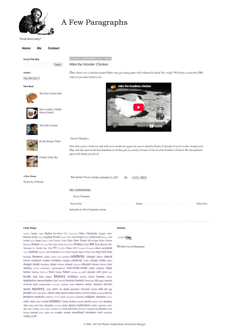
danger (27, 264)
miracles (80, 284)
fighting (35, 271)
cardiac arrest (50, 256)
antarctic (42, 251)
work (99, 312)
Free (69, 237)
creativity (76, 260)
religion (90, 296)
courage (66, 260)
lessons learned (75, 280)
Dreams (27, 236)
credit (86, 260)
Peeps (66, 244)
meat (35, 284)
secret (87, 301)
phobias (45, 292)
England (48, 236)
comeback (36, 260)
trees (41, 312)
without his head (151, 72)
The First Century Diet (50, 93)
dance (109, 260)
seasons (80, 301)
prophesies (40, 296)
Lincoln (57, 240)
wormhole (107, 312)
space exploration (79, 305)
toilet (110, 308)
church (108, 256)
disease (95, 264)
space (65, 305)
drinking (27, 267)
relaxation (80, 296)
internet (40, 280)
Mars (70, 240)
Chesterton (73, 233)
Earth (34, 236)
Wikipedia (90, 248)
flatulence (44, 272)
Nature (35, 244)
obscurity (85, 289)
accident (107, 248)
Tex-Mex (61, 248)
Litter (64, 240)
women (67, 312)
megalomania (45, 284)
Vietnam (81, 248)
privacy (108, 292)
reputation (101, 296)
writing (26, 316)
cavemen (65, 256)
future (66, 272)
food (51, 272)
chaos (99, 256)
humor (101, 276)
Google (79, 236)
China (82, 233)
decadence (45, 264)
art (48, 251)
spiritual (102, 305)
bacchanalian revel (107, 150)
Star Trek (47, 248)
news (55, 289)
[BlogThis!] (136, 177)
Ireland (26, 240)
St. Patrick (37, 248)
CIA (65, 233)
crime (102, 260)
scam (38, 301)
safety (26, 301)
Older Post (202, 203)
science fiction (69, 301)
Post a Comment (81, 196)
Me (39, 48)
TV (55, 248)
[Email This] (133, 177)
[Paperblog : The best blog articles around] (124, 239)
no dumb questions (69, 289)
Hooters (105, 237)
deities (53, 264)
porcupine (100, 292)
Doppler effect (105, 233)
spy (25, 308)
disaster (86, 264)
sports (109, 305)
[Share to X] (139, 177)
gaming (74, 272)
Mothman (27, 244)
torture (26, 312)
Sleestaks (27, 248)
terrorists (82, 308)
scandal (44, 301)
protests (49, 296)
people (27, 292)
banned (75, 251)
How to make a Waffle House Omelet (50, 111)
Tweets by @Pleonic (33, 181)
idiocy (109, 276)
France (63, 237)
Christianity (91, 233)
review (109, 296)
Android (26, 233)
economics (45, 268)
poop (93, 292)
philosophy (37, 292)
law (56, 280)
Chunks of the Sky (48, 157)
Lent (51, 240)
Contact (54, 48)
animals (33, 251)
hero (41, 276)
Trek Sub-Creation (48, 125)
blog (98, 251)
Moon (102, 240)
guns (110, 272)
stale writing (33, 308)
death (36, 264)
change (90, 256)
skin (25, 305)
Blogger (141, 324)
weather (58, 312)
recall (62, 296)
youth (33, 316)
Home (26, 48)
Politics (78, 244)
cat (59, 256)
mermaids (56, 284)
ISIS (110, 237)
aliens (25, 251)
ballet (68, 251)
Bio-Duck (57, 233)
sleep (30, 305)
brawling (27, 256)
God (73, 237)
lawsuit (62, 280)
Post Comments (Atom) (94, 209)
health (27, 276)
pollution (86, 292)
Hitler (86, 237)
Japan (38, 240)
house (91, 276)
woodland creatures (84, 312)
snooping (48, 305)
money (88, 284)
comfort (46, 260)
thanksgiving (92, 308)
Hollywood (95, 236)
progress (28, 296)
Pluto (71, 244)
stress (47, 308)
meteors (64, 284)
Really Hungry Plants (50, 141)
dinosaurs (77, 264)
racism (56, 296)
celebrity (78, 256)
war (51, 312)
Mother (109, 240)
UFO (75, 248)
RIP (92, 244)
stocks (42, 308)
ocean (94, 289)
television (72, 308)
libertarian (89, 280)
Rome (97, 244)
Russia (104, 244)
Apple (41, 233)
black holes (91, 251)
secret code (97, 301)
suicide (54, 308)
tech (65, 308)
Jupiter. (45, 240)
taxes (60, 308)
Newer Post (76, 203)
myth (48, 289)
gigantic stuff (94, 271)
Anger (34, 233)
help (35, 276)
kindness (49, 280)
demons (61, 264)
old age (108, 289)
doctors (103, 264)
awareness (55, 251)
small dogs (38, 305)
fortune (59, 271)
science (55, 300)
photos (51, 292)
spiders (94, 305)
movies (108, 284)
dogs (109, 264)
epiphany (100, 268)
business (37, 256)
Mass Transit (80, 240)
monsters (97, 284)
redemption (70, 296)
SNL (110, 244)
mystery (38, 288)
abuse (98, 248)
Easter (40, 237)
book (103, 251)
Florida (56, 236)
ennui (92, 267)
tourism (34, 312)
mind (72, 284)
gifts (84, 271)
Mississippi (93, 240)
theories (103, 308)
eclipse (36, 268)
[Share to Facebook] (142, 177)
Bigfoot (48, 233)
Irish (32, 240)
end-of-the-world (77, 268)
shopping (107, 301)
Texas (69, 248)
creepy (94, 260)
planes (71, 292)
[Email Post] (125, 177)
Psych (86, 244)
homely (83, 276)
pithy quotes (62, 292)
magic (101, 280)
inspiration (29, 280)
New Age (44, 244)
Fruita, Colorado (163, 146)
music (27, 289)
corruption (56, 260)
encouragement (58, 268)
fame (109, 268)
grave (104, 271)
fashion (27, 271)
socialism (58, 305)
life (96, 280)
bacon (63, 251)
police (78, 292)
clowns (26, 260)
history (59, 276)
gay (79, 272)
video (46, 312)
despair (69, 264)
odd (100, 289)
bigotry (82, 251)
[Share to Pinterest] (145, 177)
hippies (49, 276)
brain (109, 251)
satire (32, 301)
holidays (73, 276)
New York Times (56, 244)
